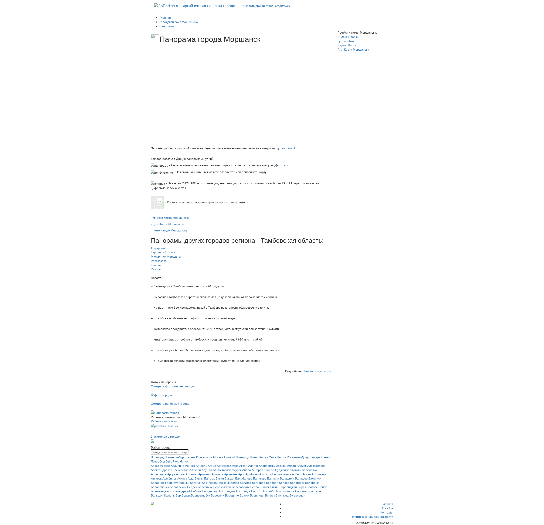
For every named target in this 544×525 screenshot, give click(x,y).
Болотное (314, 491)
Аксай (243, 465)
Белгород (258, 482)
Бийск (265, 487)
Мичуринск (158, 256)
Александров (316, 465)
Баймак (209, 478)
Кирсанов (157, 252)
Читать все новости (317, 371)
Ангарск (257, 470)
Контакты (386, 512)
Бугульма (282, 495)
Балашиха (287, 478)
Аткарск (156, 478)
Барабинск (158, 482)
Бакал (219, 478)
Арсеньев (230, 474)
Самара (314, 457)
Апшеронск (158, 474)
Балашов (301, 478)
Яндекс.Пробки (347, 36)
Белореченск (160, 487)
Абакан (165, 465)
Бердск (192, 487)
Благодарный (181, 491)
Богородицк (227, 491)
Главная (387, 504)
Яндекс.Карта (346, 45)
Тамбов (156, 265)
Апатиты (295, 470)
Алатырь (280, 465)
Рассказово (159, 260)
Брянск (270, 495)
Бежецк (224, 482)
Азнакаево (224, 465)
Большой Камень (163, 495)
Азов (235, 465)
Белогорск (297, 482)
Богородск (243, 491)
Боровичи (217, 495)
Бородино (232, 495)
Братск (244, 495)
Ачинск (182, 478)
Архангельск (282, 474)
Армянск (217, 474)
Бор (178, 495)
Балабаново (243, 478)
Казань (190, 457)
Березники (205, 487)
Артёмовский (264, 474)
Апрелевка (309, 470)
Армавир (204, 474)
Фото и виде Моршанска (170, 230)
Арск (241, 474)
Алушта (207, 470)
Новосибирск (259, 457)
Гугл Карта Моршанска (168, 224)
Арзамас (191, 474)
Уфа (169, 461)
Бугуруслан (297, 495)
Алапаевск (266, 465)
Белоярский (178, 487)
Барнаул (172, 482)
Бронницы (257, 495)
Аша (191, 478)
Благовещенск (317, 487)
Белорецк (312, 482)
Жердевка (158, 248)
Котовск (170, 252)
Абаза (155, 465)
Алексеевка (180, 470)
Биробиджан (288, 487)
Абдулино (177, 465)
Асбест (297, 474)
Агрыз (212, 465)
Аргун (171, 474)
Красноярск (204, 457)
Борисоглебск (200, 495)
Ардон (180, 474)
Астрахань (319, 474)
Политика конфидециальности (372, 516)
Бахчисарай (210, 482)
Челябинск (180, 461)
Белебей (272, 482)
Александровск (161, 470)
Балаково (259, 478)
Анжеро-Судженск (276, 470)
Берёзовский (222, 487)
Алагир (253, 465)
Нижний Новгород (236, 457)
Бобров (196, 491)
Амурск (236, 470)
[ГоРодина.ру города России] (179, 503)
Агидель (201, 465)
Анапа (246, 470)
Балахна (273, 478)
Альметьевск (222, 470)
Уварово (156, 269)
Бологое (301, 491)
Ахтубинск (169, 478)
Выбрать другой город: (266, 5)
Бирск (302, 487)
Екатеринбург (175, 457)
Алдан (291, 465)
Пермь (281, 457)
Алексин (195, 470)
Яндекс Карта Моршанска (171, 217)
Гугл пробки (345, 41)
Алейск (301, 465)
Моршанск (174, 256)
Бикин (274, 487)
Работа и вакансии (164, 421)
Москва (218, 457)
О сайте (387, 508)
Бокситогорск (285, 491)
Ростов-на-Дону (298, 457)
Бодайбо (269, 491)
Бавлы (198, 478)
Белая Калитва (240, 482)
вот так (288, 148)
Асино (306, 474)
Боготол (256, 491)
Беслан (255, 487)
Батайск (195, 482)
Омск (272, 457)
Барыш (184, 482)
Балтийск (314, 478)
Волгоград (158, 457)
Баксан (229, 478)
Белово (284, 482)
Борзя (186, 495)
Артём (249, 474)
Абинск (190, 465)
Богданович (210, 491)
